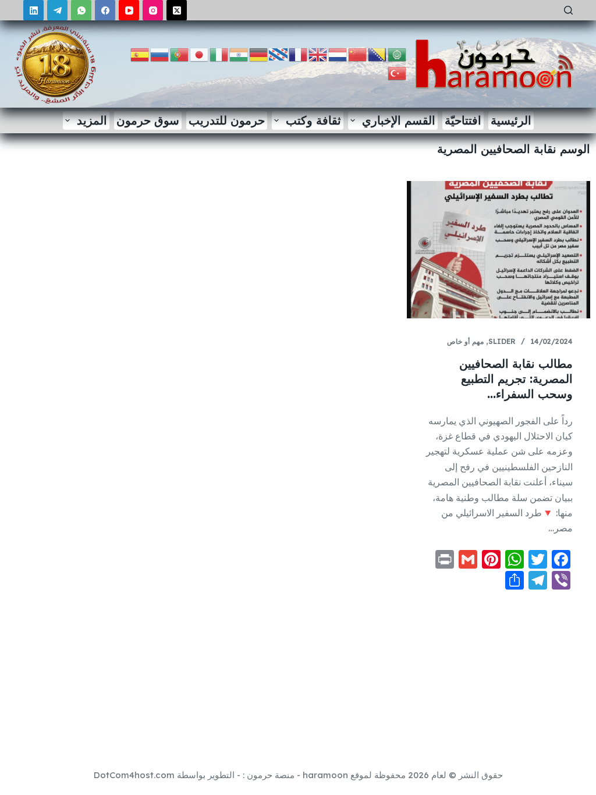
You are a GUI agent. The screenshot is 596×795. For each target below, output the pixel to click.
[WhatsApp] (81, 10)
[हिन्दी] (239, 53)
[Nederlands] (338, 53)
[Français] (298, 53)
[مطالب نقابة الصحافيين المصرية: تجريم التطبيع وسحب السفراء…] (498, 249)
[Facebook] (105, 10)
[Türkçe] (397, 72)
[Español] (140, 53)
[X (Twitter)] (176, 10)
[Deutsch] (259, 53)
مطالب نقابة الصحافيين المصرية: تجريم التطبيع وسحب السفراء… (516, 378)
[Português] (180, 53)
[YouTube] (129, 10)
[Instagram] (153, 10)
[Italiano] (219, 53)
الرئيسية (511, 120)
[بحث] (568, 10)
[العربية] (397, 53)
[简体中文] (358, 53)
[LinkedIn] (33, 10)
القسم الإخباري (398, 120)
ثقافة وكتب (313, 120)
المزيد (92, 120)
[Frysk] (279, 53)
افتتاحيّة (463, 120)
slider (502, 341)
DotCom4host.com (134, 774)
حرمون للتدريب (227, 120)
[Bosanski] (378, 53)
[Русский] (160, 53)
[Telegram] (57, 10)
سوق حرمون (147, 120)
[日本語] (200, 53)
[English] (318, 53)
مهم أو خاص (465, 341)
